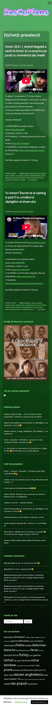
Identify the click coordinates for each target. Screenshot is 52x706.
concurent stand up (23, 175)
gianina (37, 655)
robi (46, 674)
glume (43, 175)
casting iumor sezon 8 (33, 305)
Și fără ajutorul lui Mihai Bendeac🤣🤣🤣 (20, 488)
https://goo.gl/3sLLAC (26, 276)
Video (14, 173)
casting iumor (20, 305)
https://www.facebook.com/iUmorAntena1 (24, 283)
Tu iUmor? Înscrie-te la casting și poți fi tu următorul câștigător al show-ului (25, 197)
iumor (7, 178)
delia (35, 645)
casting (33, 303)
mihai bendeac (15, 309)
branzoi (39, 640)
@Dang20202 (9, 597)
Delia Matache (35, 175)
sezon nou (24, 679)
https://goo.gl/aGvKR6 (15, 129)
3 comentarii (33, 180)
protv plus (33, 670)
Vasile (7, 683)
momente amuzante (23, 666)
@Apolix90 (8, 569)
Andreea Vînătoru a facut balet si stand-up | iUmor (24, 517)
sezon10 (40, 178)
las (15, 660)
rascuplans (29, 65)
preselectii (21, 178)
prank (8, 669)
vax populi (18, 683)
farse (34, 650)
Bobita (32, 641)
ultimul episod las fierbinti (36, 679)
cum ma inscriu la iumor (13, 307)
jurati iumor (13, 178)
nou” (33, 665)
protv (24, 670)
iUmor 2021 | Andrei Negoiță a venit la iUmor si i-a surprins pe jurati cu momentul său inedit (26, 51)
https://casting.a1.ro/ (36, 242)
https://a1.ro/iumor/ (20, 143)
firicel (16, 655)
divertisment (21, 650)
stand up (16, 180)
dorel (28, 650)
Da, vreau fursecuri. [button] (39, 702)
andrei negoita (30, 173)
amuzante (9, 637)
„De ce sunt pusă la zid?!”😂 (29, 563)
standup (23, 180)
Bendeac (24, 640)
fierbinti (8, 655)
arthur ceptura (36, 637)
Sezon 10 (15, 679)
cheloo (44, 305)
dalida (28, 645)
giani (30, 655)
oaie (37, 665)
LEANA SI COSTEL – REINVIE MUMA (18, 503)
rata (11, 674)
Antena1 (12, 175)
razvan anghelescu (28, 674)
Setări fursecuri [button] (21, 702)
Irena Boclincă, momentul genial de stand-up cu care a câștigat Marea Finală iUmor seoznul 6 (24, 577)
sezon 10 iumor (31, 178)
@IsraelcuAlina (9, 563)
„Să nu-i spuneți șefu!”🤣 (23, 569)
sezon (6, 679)
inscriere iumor (38, 307)
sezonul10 (8, 180)
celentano (9, 645)
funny (24, 654)
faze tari (41, 650)
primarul (17, 670)
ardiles (28, 637)
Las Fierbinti (23, 660)
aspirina (15, 640)
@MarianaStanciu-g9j (12, 575)
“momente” (32, 683)
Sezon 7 (31, 309)
